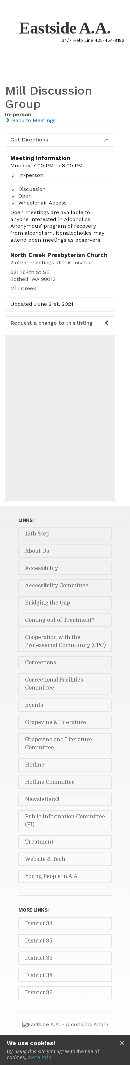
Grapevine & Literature (55, 722)
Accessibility (41, 568)
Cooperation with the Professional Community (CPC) (65, 641)
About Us (37, 551)
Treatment (39, 842)
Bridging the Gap (47, 603)
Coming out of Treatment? (59, 620)
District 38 (39, 975)
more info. (39, 1057)
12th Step (37, 534)
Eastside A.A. (65, 28)
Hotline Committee (50, 782)
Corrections (40, 663)
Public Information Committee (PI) (65, 821)
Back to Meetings (33, 120)
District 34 (38, 924)
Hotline (34, 765)
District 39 (39, 993)
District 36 (39, 958)
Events (34, 705)
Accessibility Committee (56, 586)
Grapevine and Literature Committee (58, 744)
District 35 (38, 941)
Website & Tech (45, 859)
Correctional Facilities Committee (54, 684)
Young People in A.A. (52, 876)
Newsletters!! (42, 799)
